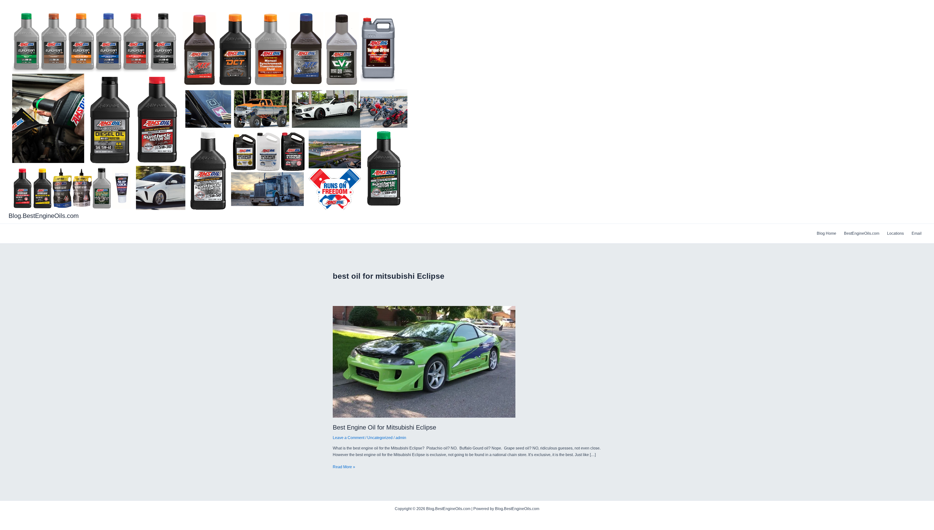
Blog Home (826, 233)
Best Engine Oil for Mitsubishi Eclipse (384, 427)
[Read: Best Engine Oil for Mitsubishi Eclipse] (424, 361)
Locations (895, 233)
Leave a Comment (348, 438)
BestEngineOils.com (861, 233)
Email (917, 233)
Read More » (344, 467)
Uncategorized (380, 438)
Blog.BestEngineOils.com (44, 215)
